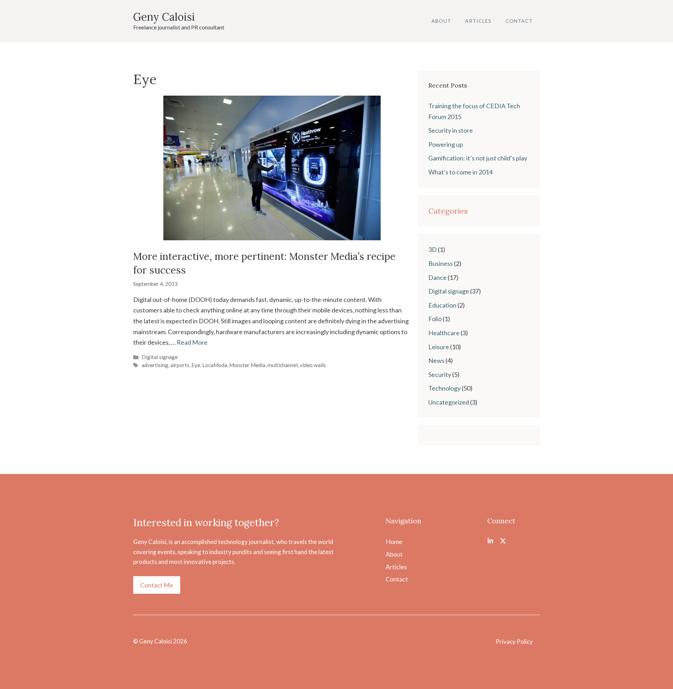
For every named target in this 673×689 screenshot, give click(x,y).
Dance (437, 277)
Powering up (445, 144)
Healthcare (444, 333)
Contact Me (156, 585)
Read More (192, 342)
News (436, 360)
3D (432, 249)
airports (179, 365)
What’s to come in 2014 (460, 172)
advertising (155, 365)
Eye (195, 365)
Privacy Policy (514, 641)
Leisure (438, 347)
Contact (519, 21)
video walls (313, 365)
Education (442, 305)
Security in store (450, 130)
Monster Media (247, 365)
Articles (478, 21)
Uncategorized (448, 402)
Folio (435, 319)
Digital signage (160, 357)
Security (439, 374)
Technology (444, 388)
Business (440, 263)
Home (394, 541)
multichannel (282, 365)
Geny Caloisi (164, 16)
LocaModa (214, 365)
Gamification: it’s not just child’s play (477, 158)
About (441, 21)
